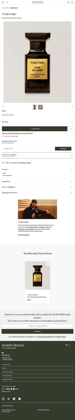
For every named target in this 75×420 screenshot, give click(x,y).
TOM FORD (9, 14)
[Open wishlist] (68, 2)
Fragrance (14, 8)
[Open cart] (72, 2)
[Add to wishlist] (48, 264)
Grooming (5, 8)
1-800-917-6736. (7, 359)
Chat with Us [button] (6, 355)
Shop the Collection (23, 235)
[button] (2, 2)
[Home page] (37, 2)
